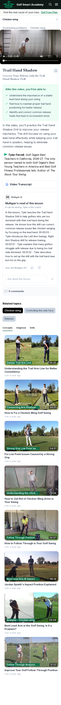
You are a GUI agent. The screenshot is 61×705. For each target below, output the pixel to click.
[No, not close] (39, 267)
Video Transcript (21, 184)
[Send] (52, 279)
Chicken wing (37, 27)
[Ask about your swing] (50, 5)
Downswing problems (15, 27)
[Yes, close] (32, 267)
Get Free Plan (49, 12)
